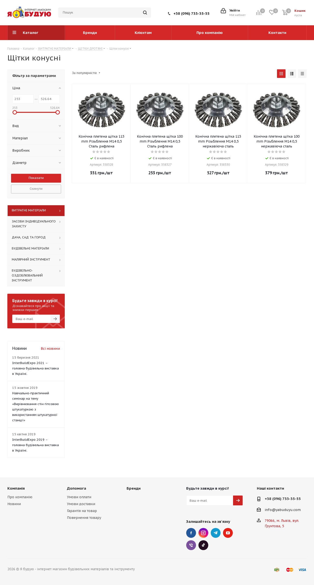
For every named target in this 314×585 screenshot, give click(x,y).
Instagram (203, 533)
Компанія (16, 488)
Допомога (76, 488)
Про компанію (19, 497)
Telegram (216, 533)
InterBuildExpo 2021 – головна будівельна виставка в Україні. (35, 368)
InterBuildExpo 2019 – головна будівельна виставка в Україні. (35, 445)
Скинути (36, 189)
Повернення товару (84, 517)
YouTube (228, 533)
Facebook (191, 533)
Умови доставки (81, 504)
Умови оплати (79, 497)
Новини (14, 504)
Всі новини (50, 348)
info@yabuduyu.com (283, 510)
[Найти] (145, 12)
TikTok (203, 545)
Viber (191, 545)
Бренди (134, 488)
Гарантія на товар (82, 511)
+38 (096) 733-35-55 (191, 13)
